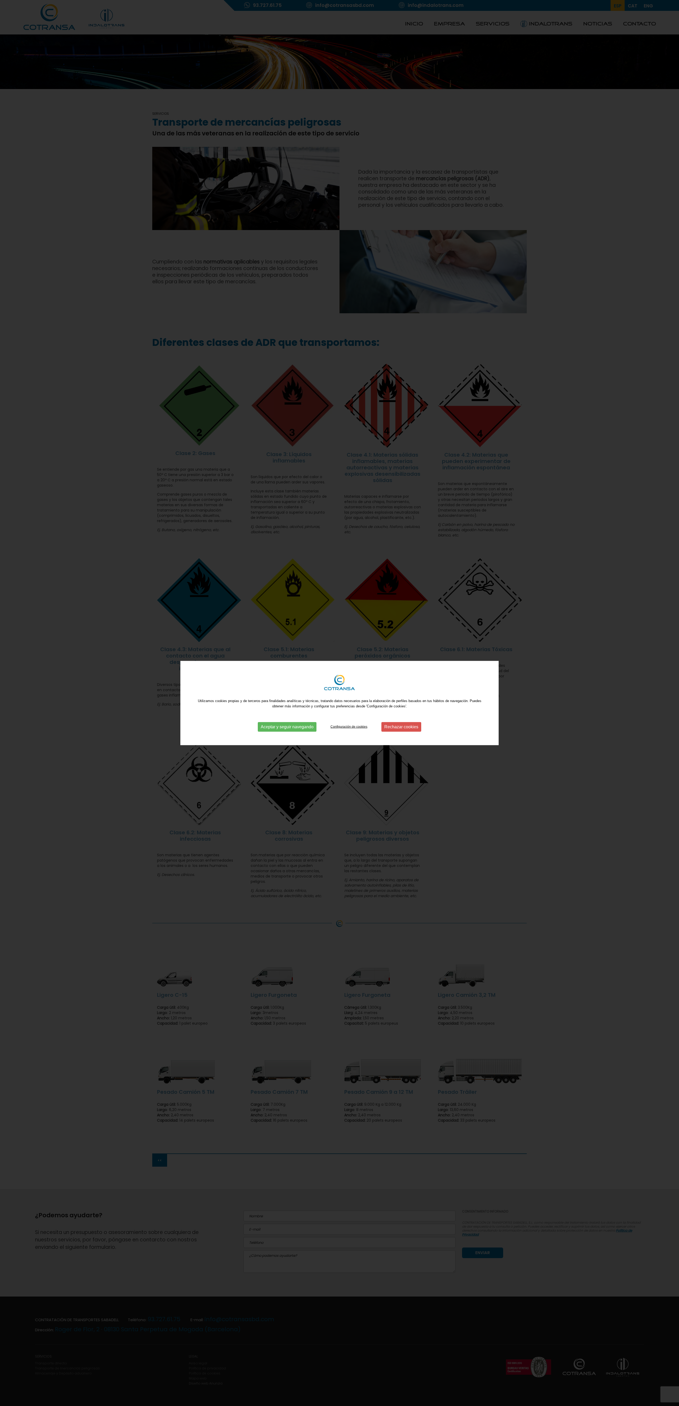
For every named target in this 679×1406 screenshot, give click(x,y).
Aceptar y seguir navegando (287, 727)
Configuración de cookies (348, 727)
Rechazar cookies (401, 727)
